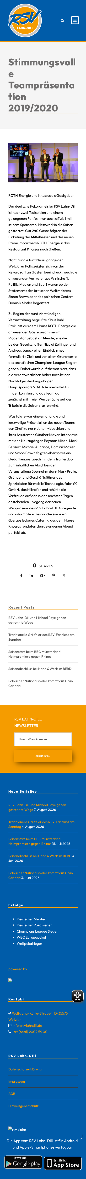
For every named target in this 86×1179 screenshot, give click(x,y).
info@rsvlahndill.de (27, 1025)
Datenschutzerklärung (25, 1069)
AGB (11, 1094)
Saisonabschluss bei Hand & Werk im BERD (39, 669)
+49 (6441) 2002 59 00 (30, 1031)
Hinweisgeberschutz (23, 1106)
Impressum (16, 1081)
